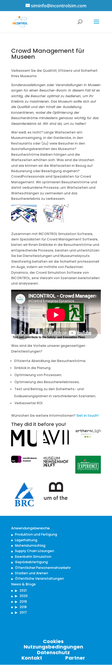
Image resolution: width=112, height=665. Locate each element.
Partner (75, 657)
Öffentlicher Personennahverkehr (43, 567)
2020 (24, 596)
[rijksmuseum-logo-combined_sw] (23, 439)
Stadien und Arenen (31, 573)
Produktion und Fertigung (36, 534)
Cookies (53, 641)
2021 (23, 590)
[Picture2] (56, 214)
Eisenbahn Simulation (33, 556)
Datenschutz (53, 652)
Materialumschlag (30, 545)
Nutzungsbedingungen (53, 646)
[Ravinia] (56, 438)
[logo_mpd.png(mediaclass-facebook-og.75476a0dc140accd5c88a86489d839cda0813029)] (56, 462)
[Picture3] (23, 214)
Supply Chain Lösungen (34, 551)
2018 (23, 607)
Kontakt (31, 657)
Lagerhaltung (26, 540)
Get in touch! (87, 415)
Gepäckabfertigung (31, 562)
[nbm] (23, 460)
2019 (23, 601)
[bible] (56, 492)
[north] (88, 434)
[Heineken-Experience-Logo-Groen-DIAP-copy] (88, 465)
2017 (23, 612)
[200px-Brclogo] (23, 495)
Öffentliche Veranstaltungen (39, 578)
